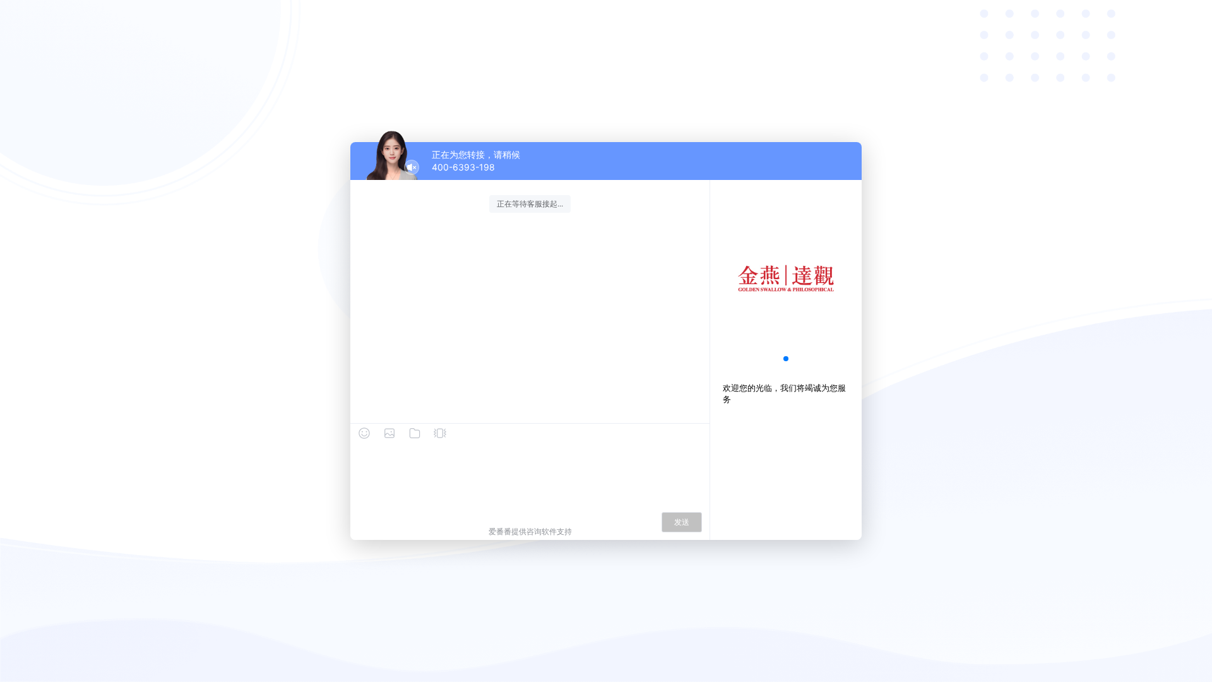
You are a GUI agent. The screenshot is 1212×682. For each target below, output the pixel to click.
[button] (785, 358)
